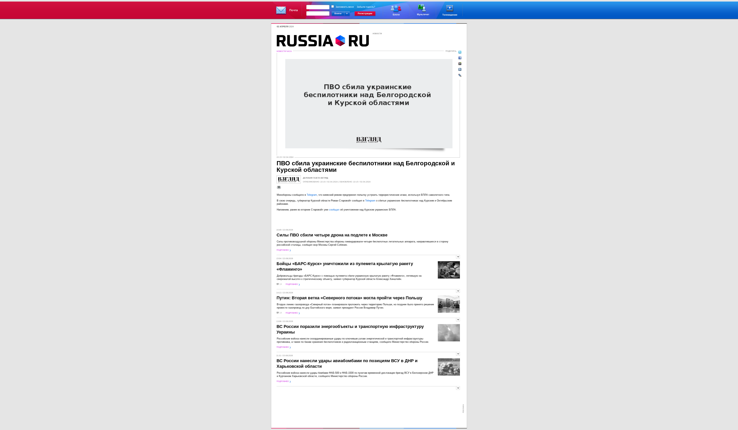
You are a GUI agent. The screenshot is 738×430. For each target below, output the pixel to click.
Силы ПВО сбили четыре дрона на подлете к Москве (332, 235)
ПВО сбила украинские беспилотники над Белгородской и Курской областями (366, 166)
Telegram (312, 194)
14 (280, 284)
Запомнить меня (345, 7)
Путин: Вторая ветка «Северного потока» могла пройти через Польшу (349, 297)
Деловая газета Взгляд (315, 178)
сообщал (334, 209)
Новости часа (284, 51)
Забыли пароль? (366, 7)
